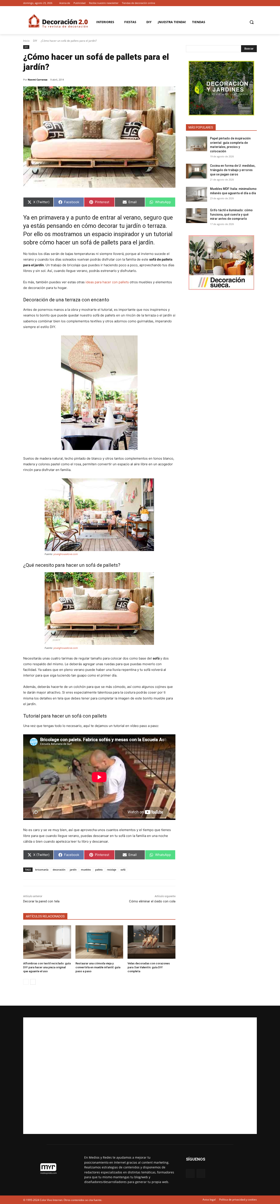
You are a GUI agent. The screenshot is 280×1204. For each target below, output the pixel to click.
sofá (123, 869)
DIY (35, 41)
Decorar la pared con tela (41, 901)
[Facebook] (248, 3)
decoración (59, 869)
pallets (99, 869)
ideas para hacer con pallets (107, 282)
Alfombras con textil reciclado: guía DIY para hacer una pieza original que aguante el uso (47, 967)
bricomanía (41, 869)
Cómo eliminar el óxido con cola (152, 901)
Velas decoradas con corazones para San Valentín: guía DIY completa (149, 967)
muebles (86, 869)
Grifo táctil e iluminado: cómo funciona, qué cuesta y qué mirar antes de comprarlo (231, 214)
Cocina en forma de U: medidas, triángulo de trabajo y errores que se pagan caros (232, 170)
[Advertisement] (140, 1075)
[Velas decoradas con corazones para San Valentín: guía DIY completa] (151, 942)
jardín (73, 869)
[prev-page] (26, 982)
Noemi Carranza (37, 79)
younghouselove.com (65, 554)
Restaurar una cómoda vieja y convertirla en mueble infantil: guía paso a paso (97, 967)
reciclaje (111, 869)
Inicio (26, 41)
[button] (251, 22)
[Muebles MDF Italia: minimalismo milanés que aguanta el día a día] (196, 194)
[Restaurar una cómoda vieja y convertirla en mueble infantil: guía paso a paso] (99, 942)
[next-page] (33, 982)
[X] (254, 3)
